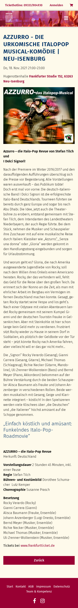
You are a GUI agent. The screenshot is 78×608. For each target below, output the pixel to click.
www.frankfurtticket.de (38, 546)
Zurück (39, 560)
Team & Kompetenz (39, 591)
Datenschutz (61, 586)
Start (10, 586)
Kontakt (21, 586)
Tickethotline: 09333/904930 (23, 5)
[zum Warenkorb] (71, 5)
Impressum (43, 586)
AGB (31, 586)
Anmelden (56, 5)
